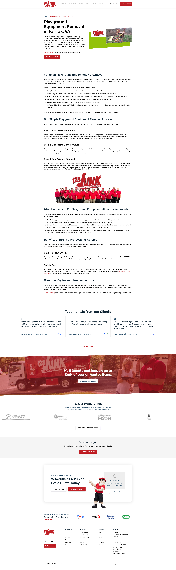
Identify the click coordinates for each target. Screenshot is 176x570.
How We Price (68, 542)
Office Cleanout (84, 544)
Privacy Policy (115, 564)
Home (45, 16)
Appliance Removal (85, 532)
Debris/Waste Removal (85, 535)
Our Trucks (101, 542)
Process (101, 537)
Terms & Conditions (126, 564)
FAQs (66, 539)
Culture (101, 535)
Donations (67, 537)
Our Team (101, 544)
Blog (66, 532)
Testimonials (102, 547)
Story (100, 539)
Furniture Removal (84, 537)
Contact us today (49, 52)
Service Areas (68, 547)
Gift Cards (108, 564)
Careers (67, 535)
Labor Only (82, 542)
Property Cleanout (84, 547)
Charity (101, 532)
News (66, 544)
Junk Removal (83, 539)
